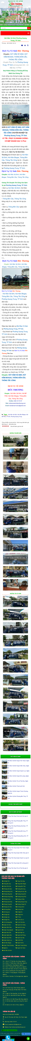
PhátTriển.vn (17, 1035)
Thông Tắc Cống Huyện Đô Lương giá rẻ (18, 863)
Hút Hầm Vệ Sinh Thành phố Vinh (16, 786)
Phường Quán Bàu (7, 901)
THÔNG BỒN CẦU (20, 57)
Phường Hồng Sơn (7, 894)
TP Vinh (10, 65)
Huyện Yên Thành (21, 948)
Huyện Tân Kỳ (20, 942)
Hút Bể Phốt (20, 940)
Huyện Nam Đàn (7, 932)
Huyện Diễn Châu (7, 927)
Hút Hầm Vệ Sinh (13, 174)
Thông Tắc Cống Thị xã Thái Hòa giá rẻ (18, 868)
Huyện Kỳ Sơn (20, 930)
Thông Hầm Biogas (21, 883)
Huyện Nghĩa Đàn (7, 935)
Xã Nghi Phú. (6, 919)
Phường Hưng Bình (21, 894)
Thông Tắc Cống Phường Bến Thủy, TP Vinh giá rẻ (18, 822)
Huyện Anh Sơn (7, 925)
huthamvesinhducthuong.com (13, 23)
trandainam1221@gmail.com (15, 25)
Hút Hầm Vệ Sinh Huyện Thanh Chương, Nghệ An (18, 792)
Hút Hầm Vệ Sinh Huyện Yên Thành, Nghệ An (18, 761)
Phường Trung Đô (7, 904)
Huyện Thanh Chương (8, 945)
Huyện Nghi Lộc (20, 932)
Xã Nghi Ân (19, 912)
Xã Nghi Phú (6, 881)
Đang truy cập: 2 (13, 1030)
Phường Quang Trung (12, 135)
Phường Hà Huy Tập (21, 891)
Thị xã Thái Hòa (21, 922)
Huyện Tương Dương (22, 945)
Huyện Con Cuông (21, 925)
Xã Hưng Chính (20, 907)
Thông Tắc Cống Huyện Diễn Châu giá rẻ (18, 853)
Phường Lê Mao (20, 899)
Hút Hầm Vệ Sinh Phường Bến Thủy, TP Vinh (18, 797)
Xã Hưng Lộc (6, 912)
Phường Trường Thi (21, 904)
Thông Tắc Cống (11, 160)
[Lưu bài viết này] (28, 45)
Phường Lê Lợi (6, 899)
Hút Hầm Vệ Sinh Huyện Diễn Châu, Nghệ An (18, 767)
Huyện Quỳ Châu (7, 937)
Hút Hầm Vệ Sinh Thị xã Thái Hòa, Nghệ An (18, 782)
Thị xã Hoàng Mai (7, 922)
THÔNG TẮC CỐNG (15, 59)
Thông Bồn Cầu (12, 177)
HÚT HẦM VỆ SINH (17, 54)
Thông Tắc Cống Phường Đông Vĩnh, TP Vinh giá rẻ (18, 837)
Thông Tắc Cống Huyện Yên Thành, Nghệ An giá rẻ (18, 849)
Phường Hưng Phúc (21, 896)
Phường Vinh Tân (7, 907)
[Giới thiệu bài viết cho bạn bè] (22, 45)
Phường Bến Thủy (21, 886)
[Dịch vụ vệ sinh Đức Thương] (15, 4)
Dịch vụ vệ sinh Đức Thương (17, 1033)
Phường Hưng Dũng (8, 896)
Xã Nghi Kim (20, 914)
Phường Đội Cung (21, 889)
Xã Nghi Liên (6, 917)
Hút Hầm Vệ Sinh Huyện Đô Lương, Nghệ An (18, 777)
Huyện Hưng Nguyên (8, 930)
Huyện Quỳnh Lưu (7, 940)
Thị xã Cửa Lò (20, 919)
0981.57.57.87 (16, 21)
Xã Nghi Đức (6, 914)
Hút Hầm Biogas (13, 157)
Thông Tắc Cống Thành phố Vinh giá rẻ (18, 816)
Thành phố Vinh (7, 886)
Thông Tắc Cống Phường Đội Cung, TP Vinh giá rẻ (18, 832)
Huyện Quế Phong (21, 935)
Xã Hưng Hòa (20, 909)
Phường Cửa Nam (7, 889)
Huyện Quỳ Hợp (20, 937)
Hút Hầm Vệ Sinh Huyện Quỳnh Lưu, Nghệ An (18, 772)
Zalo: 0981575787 (26, 1034)
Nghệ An (5, 948)
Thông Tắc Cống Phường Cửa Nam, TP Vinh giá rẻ (18, 827)
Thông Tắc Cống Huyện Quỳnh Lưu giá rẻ (18, 858)
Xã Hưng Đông (6, 909)
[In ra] (25, 45)
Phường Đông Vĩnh (7, 891)
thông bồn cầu (13, 207)
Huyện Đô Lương (21, 927)
